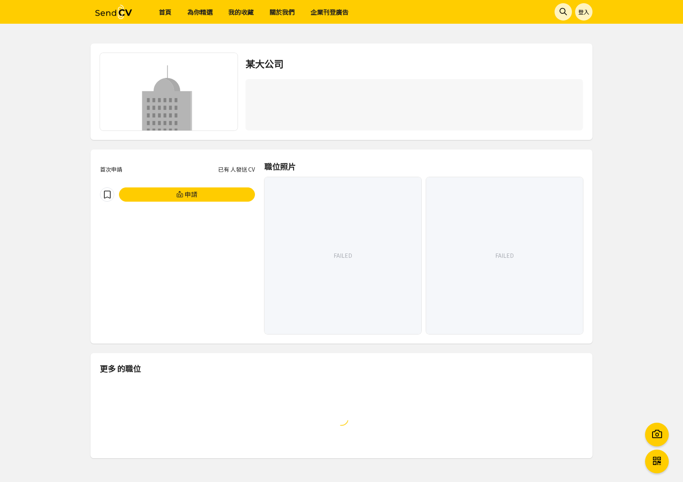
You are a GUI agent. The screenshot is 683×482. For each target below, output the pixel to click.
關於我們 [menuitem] (282, 12)
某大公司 (264, 63)
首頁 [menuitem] (165, 12)
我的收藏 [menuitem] (241, 12)
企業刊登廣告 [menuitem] (330, 12)
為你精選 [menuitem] (200, 12)
